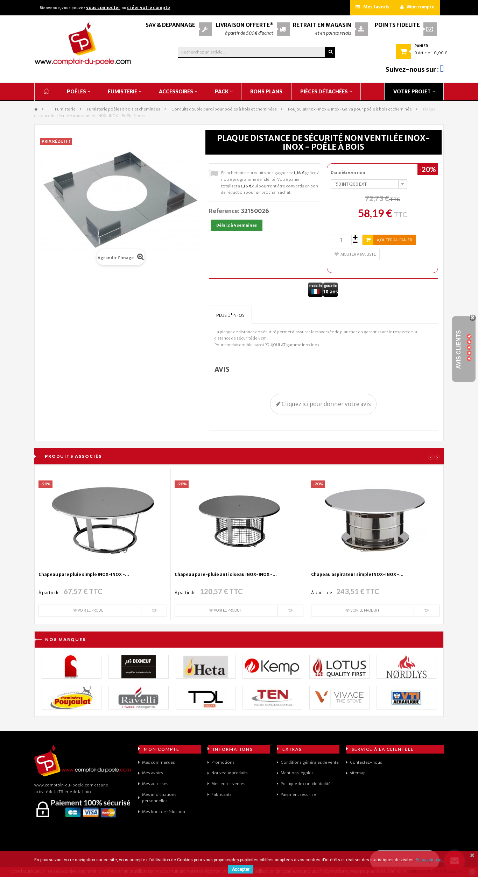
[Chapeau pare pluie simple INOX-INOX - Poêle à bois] (103, 520)
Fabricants (221, 794)
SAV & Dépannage (170, 25)
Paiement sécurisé (298, 794)
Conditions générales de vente (310, 762)
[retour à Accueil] (36, 109)
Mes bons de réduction (163, 811)
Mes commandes (158, 762)
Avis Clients (459, 349)
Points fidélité (397, 25)
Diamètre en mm (348, 172)
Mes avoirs (152, 772)
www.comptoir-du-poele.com (63, 785)
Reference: (224, 210)
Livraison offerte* (244, 25)
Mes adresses (155, 783)
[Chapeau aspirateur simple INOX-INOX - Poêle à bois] (375, 520)
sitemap (358, 772)
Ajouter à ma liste (358, 254)
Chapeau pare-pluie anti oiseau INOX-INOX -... (226, 574)
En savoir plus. (430, 859)
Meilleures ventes (228, 783)
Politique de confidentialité (306, 783)
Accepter (240, 869)
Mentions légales (297, 772)
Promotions (222, 762)
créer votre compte (148, 7)
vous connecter (103, 7)
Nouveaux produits (229, 772)
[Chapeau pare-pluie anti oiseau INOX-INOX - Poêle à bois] (239, 520)
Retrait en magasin (322, 25)
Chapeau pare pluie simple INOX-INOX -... (83, 574)
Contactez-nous (366, 762)
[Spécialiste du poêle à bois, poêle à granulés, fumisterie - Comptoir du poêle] (83, 43)
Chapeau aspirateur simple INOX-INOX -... (357, 574)
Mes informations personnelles (159, 798)
